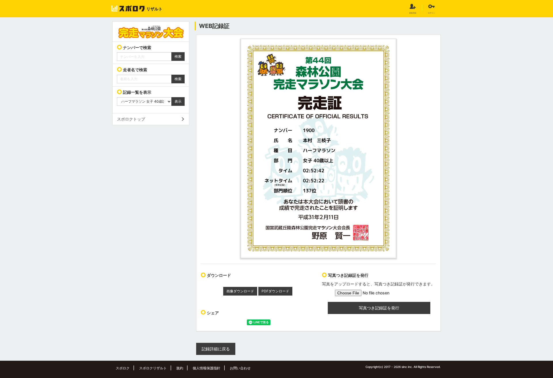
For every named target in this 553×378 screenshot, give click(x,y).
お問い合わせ (240, 368)
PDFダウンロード (275, 291)
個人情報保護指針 (206, 368)
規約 (179, 368)
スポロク (123, 368)
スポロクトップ (131, 118)
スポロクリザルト (153, 368)
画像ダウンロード (240, 291)
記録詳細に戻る (216, 348)
